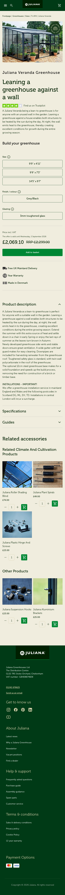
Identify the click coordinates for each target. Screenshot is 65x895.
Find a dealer (12, 760)
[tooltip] (9, 157)
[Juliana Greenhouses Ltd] (33, 4)
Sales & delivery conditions (19, 822)
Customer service (14, 804)
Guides (8, 422)
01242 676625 (13, 687)
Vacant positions (14, 754)
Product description (19, 304)
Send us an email (14, 693)
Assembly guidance (15, 791)
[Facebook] (15, 709)
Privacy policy (12, 828)
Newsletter (11, 748)
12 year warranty (14, 841)
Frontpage (6, 16)
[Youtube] (8, 717)
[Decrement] (5, 507)
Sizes (27, 16)
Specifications (14, 411)
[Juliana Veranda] (32, 41)
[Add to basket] (24, 507)
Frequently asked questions (19, 779)
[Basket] (60, 5)
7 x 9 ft (34, 16)
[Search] (11, 5)
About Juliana (17, 728)
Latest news (11, 736)
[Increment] (18, 507)
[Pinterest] (23, 709)
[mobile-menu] (5, 5)
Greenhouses (18, 16)
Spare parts (11, 797)
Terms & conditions (22, 814)
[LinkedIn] (30, 709)
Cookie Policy (12, 834)
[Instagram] (8, 709)
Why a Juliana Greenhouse (19, 742)
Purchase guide (13, 785)
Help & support (18, 771)
